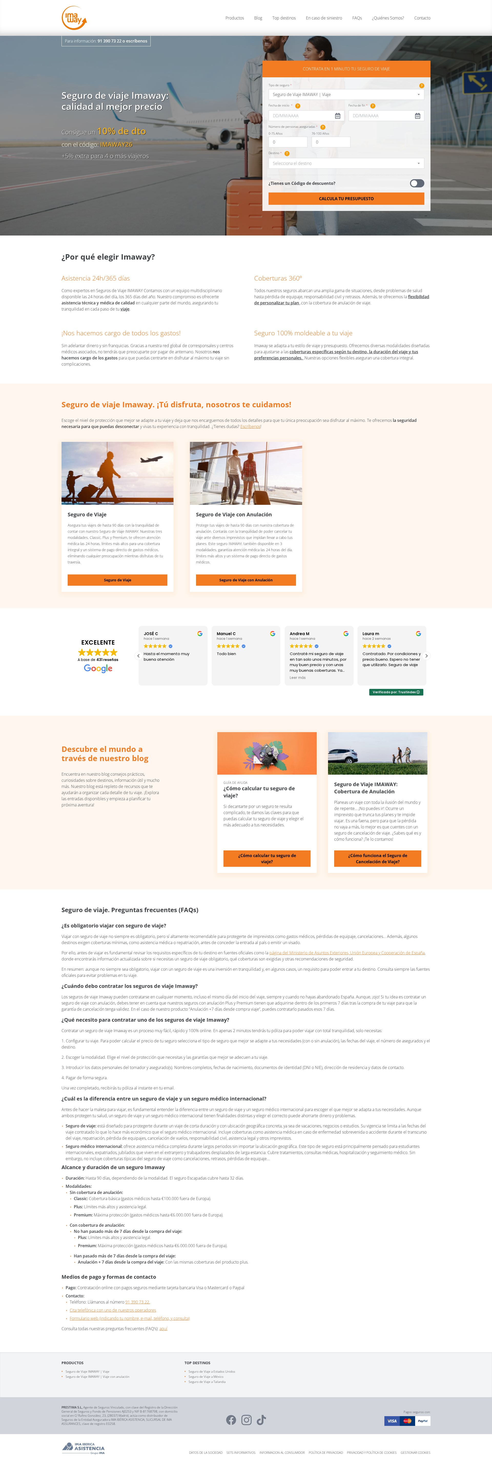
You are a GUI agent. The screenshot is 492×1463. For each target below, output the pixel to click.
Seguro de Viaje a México (206, 1376)
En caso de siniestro (324, 18)
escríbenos (136, 41)
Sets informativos (241, 1452)
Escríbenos (250, 426)
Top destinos (284, 18)
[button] (426, 656)
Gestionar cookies (415, 1452)
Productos (234, 18)
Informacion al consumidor (282, 1452)
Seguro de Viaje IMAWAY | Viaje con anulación (97, 1376)
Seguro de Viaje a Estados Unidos (212, 1371)
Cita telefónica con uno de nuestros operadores (113, 1310)
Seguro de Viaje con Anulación (246, 580)
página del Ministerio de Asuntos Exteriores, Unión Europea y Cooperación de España (347, 953)
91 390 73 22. (137, 1302)
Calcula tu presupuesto (346, 198)
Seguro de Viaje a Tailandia (207, 1382)
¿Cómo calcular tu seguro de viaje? (267, 858)
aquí (163, 1328)
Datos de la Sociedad (205, 1452)
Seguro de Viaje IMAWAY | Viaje (87, 1371)
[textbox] (346, 163)
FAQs (357, 18)
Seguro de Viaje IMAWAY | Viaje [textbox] (302, 94)
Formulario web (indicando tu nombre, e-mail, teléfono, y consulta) (130, 1318)
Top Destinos (197, 1362)
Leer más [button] (225, 678)
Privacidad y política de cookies (372, 1452)
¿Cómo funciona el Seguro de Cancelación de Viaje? (377, 858)
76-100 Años (320, 134)
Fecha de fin (361, 105)
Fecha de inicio (284, 105)
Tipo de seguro (346, 85)
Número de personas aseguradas (296, 127)
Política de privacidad (326, 1452)
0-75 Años (276, 134)
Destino (278, 153)
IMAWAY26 (116, 144)
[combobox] (346, 94)
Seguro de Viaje (117, 580)
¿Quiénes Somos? (388, 18)
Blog (258, 18)
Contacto (422, 18)
